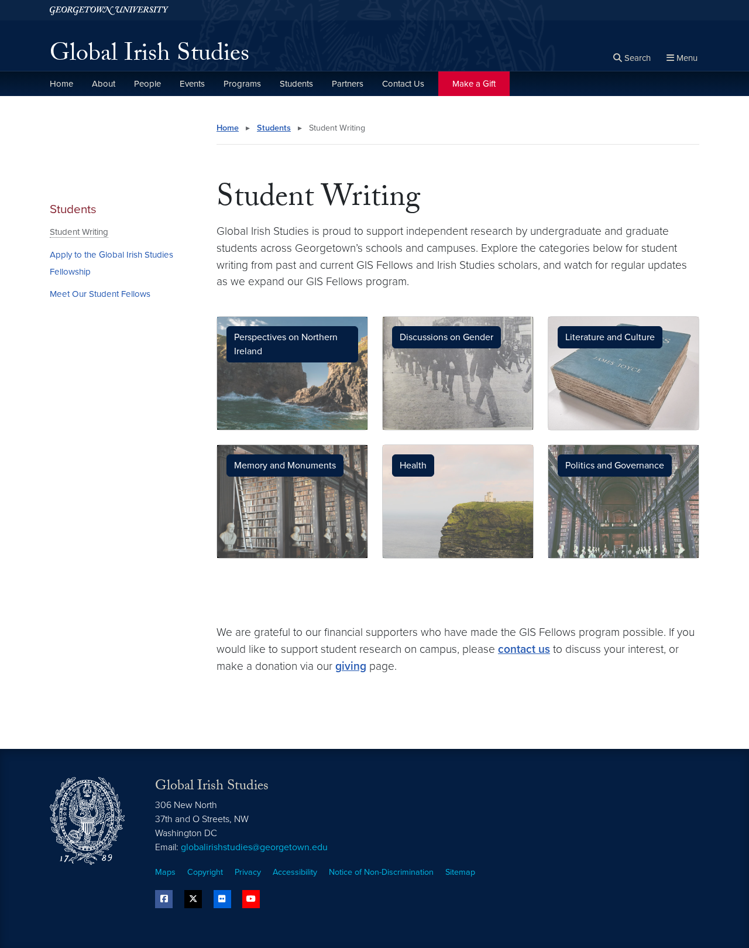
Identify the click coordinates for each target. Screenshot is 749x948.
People (147, 83)
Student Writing (79, 232)
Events (192, 83)
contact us (524, 649)
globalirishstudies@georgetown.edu (254, 847)
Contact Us (403, 83)
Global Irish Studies (149, 56)
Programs (242, 83)
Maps (165, 872)
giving (350, 666)
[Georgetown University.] (109, 10)
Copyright (205, 872)
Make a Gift (474, 83)
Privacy (248, 872)
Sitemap (460, 872)
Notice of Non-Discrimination (381, 872)
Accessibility (295, 872)
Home (61, 83)
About (103, 83)
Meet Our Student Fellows (100, 294)
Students (296, 83)
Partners (347, 83)
